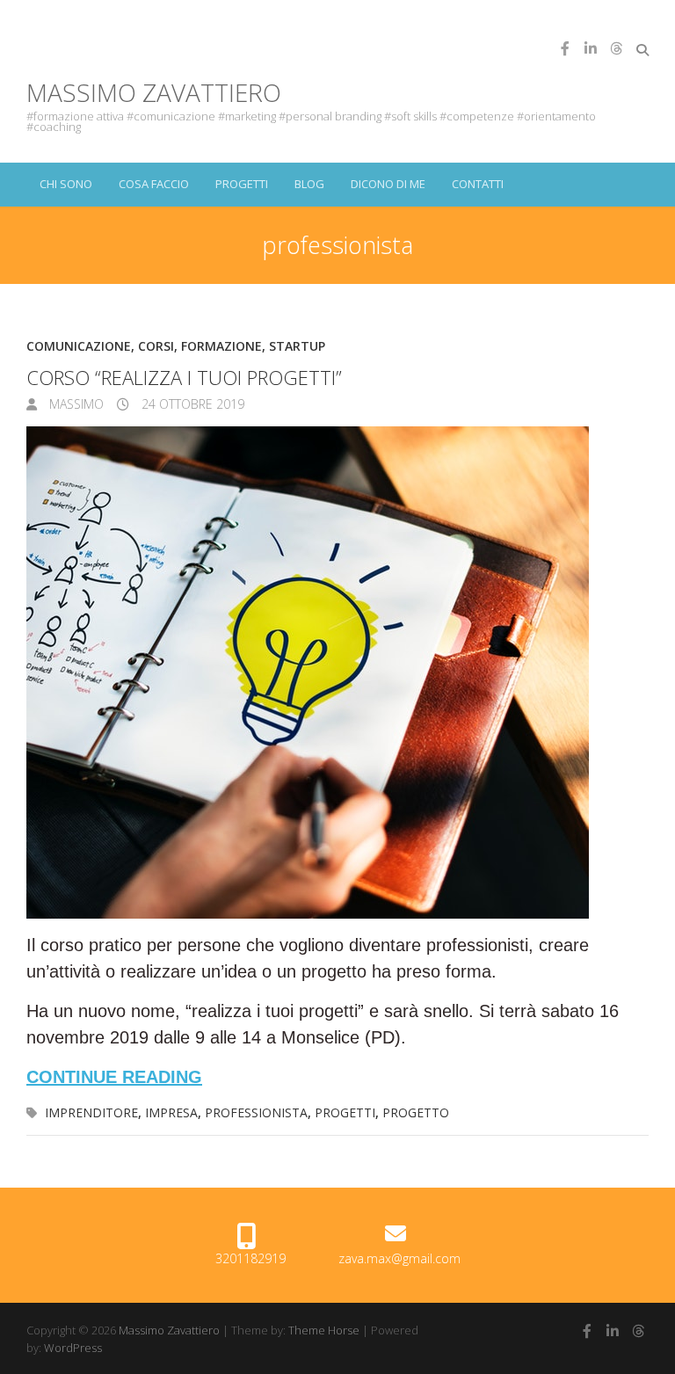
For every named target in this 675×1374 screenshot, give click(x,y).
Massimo (75, 404)
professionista (256, 1112)
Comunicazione (78, 346)
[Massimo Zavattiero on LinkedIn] (590, 48)
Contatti (478, 184)
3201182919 (250, 1258)
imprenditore (91, 1112)
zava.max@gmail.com (399, 1258)
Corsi (156, 346)
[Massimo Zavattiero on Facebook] (565, 48)
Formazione (221, 346)
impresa (171, 1112)
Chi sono (66, 184)
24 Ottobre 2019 (191, 404)
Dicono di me (388, 184)
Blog (309, 184)
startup (297, 346)
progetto (415, 1112)
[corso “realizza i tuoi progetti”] (337, 672)
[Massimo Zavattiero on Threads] (616, 48)
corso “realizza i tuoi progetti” (184, 377)
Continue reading (114, 1077)
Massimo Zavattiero (153, 92)
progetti (345, 1112)
